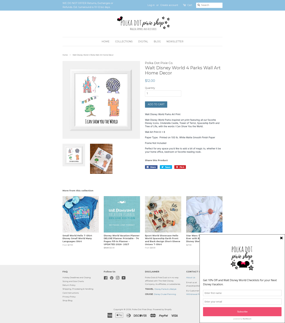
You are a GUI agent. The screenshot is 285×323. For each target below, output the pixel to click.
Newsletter (174, 41)
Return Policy (69, 285)
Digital (143, 41)
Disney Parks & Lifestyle (165, 289)
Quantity (150, 87)
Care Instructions (71, 293)
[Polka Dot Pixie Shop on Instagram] (117, 278)
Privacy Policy (69, 296)
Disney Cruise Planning (165, 294)
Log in (151, 5)
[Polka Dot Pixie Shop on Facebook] (106, 278)
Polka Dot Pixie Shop (142, 309)
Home (106, 41)
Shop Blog (67, 300)
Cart (189, 5)
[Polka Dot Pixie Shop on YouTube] (124, 278)
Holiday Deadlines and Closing (77, 277)
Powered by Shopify (162, 309)
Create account (169, 5)
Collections (124, 41)
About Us (190, 277)
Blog (157, 41)
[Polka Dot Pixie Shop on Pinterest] (111, 278)
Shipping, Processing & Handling (78, 289)
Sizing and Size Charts (73, 281)
